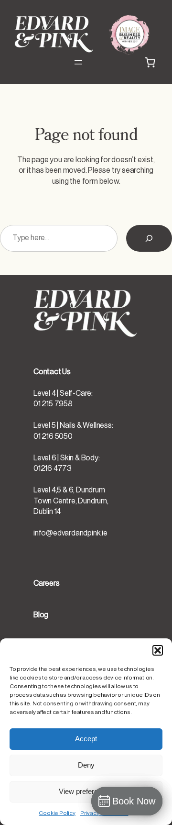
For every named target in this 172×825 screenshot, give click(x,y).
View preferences (86, 791)
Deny (86, 765)
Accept (86, 739)
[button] (157, 650)
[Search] (149, 238)
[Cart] (150, 62)
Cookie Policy (57, 813)
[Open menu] (78, 62)
